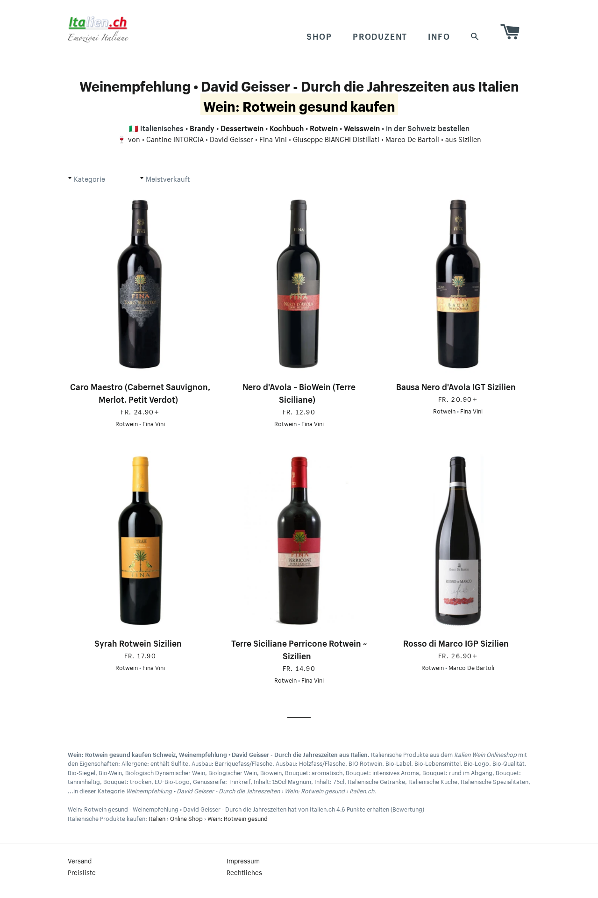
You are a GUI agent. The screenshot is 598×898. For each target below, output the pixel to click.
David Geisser (231, 138)
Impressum (243, 860)
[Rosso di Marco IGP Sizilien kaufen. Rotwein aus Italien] (457, 540)
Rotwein (324, 127)
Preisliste (82, 872)
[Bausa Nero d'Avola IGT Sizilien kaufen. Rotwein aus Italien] (457, 284)
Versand (80, 860)
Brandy (202, 127)
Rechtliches (244, 872)
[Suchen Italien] (475, 35)
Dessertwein (242, 127)
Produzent (380, 35)
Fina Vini (273, 138)
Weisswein (362, 127)
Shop (319, 35)
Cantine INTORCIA (175, 138)
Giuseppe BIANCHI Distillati (336, 138)
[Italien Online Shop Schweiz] (98, 29)
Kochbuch (287, 127)
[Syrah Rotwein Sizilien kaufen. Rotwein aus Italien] (140, 540)
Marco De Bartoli (412, 138)
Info (439, 35)
